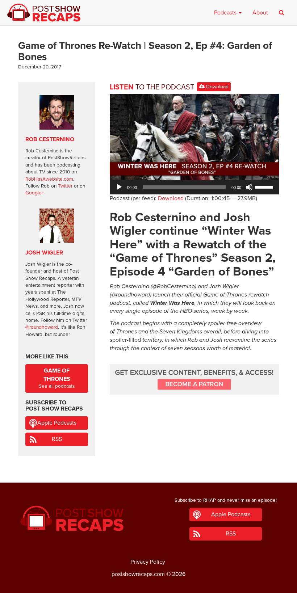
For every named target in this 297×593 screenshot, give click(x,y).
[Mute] (249, 187)
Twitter (65, 186)
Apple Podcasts (56, 422)
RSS (57, 439)
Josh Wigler (44, 252)
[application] (194, 187)
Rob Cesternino (49, 139)
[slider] (265, 186)
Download (217, 87)
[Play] (119, 187)
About (260, 12)
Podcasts (226, 12)
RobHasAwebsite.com (49, 179)
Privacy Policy (147, 561)
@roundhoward (41, 327)
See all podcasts (57, 378)
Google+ (34, 193)
